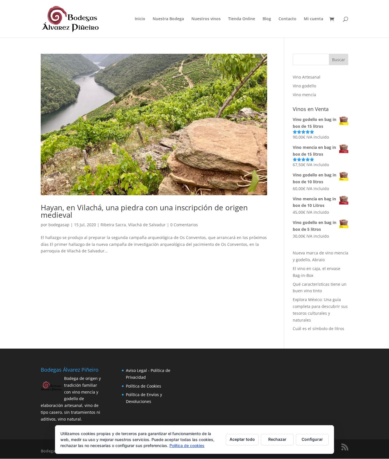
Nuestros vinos (206, 19)
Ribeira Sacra (113, 224)
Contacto (287, 19)
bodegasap (58, 224)
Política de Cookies (143, 386)
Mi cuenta (313, 19)
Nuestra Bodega (168, 19)
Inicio (140, 19)
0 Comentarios (184, 224)
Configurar (312, 439)
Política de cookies (186, 445)
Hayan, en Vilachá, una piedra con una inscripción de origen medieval (144, 211)
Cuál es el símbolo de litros (318, 328)
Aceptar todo (242, 439)
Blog (267, 19)
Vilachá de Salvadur (147, 224)
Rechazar (277, 439)
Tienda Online (241, 19)
